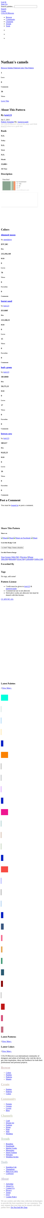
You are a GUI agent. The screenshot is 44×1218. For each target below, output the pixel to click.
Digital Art (10, 1123)
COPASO (10, 1174)
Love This (5, 101)
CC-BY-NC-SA (7, 599)
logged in (14, 505)
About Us (9, 1186)
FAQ (8, 1195)
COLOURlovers (7, 13)
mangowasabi (23, 122)
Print (8, 1129)
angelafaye (7, 240)
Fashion (9, 1125)
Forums (9, 1104)
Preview (24, 557)
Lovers (8, 1108)
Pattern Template (7, 122)
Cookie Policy (11, 1197)
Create (3, 11)
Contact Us (10, 1188)
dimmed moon (8, 235)
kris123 (8, 115)
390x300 (4, 559)
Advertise (9, 1184)
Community (10, 19)
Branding (9, 1144)
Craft (8, 1121)
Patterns (9, 1077)
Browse (9, 17)
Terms (8, 1192)
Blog (8, 1110)
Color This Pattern (27, 68)
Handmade (10, 1146)
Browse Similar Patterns (10, 68)
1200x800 (29, 559)
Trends (8, 24)
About (5, 1178)
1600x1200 (38, 559)
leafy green (6, 367)
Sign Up (4, 4)
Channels (9, 22)
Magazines (10, 1150)
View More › (7, 688)
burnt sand (6, 301)
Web (7, 1132)
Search (3, 9)
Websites (9, 1155)
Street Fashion (11, 1152)
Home (8, 1127)
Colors (8, 1073)
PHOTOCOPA (12, 1171)
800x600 (12, 559)
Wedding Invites (12, 1157)
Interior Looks (11, 1148)
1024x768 (20, 559)
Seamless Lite (11, 1167)
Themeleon (10, 1169)
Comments (4, 87)
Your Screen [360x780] (10, 557)
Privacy (9, 1190)
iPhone (30, 557)
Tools (8, 26)
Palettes (9, 1075)
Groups (9, 1106)
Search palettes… (7, 6)
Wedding (9, 1134)
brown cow (6, 433)
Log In (3, 2)
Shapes (8, 1079)
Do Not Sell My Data (19, 1207)
